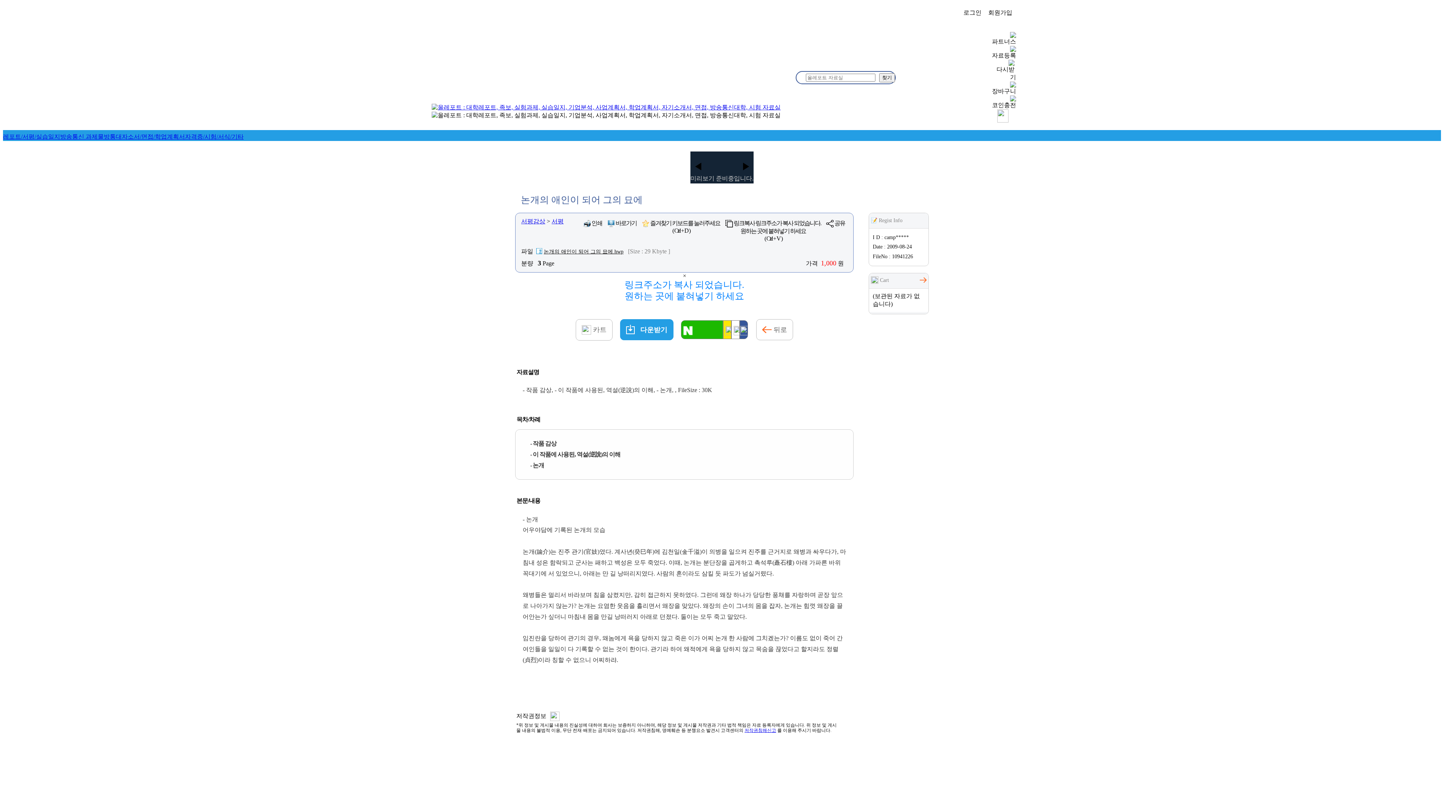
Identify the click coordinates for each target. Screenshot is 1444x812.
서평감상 (533, 221)
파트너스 (1004, 41)
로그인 (972, 12)
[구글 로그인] (735, 329)
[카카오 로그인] (727, 329)
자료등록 (1004, 55)
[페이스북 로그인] (744, 329)
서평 (558, 221)
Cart (883, 280)
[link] (31, 136)
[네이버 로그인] (702, 329)
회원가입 (1000, 12)
